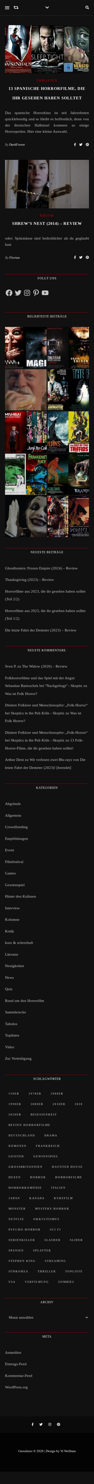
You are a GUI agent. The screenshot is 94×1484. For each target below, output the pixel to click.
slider (76, 1239)
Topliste (74, 1271)
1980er (57, 1093)
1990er (15, 1104)
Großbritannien (26, 1166)
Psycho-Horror (25, 1229)
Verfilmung (37, 1281)
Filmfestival (14, 862)
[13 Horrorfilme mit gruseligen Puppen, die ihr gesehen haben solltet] (26, 347)
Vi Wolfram (68, 1451)
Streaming (55, 1260)
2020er (15, 1114)
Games (10, 873)
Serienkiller (22, 1239)
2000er (37, 1104)
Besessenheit (44, 1114)
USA (12, 1281)
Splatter (42, 1250)
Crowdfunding (16, 827)
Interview (12, 908)
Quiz (9, 989)
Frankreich (48, 1145)
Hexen (15, 1177)
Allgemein (13, 815)
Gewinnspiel (15, 885)
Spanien (16, 1250)
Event (9, 850)
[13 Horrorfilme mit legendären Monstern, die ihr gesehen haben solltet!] (68, 474)
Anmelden (13, 1353)
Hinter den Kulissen (20, 896)
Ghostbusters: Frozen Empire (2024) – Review (41, 568)
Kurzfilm (63, 1198)
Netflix (16, 1219)
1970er (35, 1093)
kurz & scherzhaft (19, 943)
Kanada (37, 1198)
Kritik (47, 215)
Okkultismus (46, 1219)
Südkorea (18, 1271)
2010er (59, 1104)
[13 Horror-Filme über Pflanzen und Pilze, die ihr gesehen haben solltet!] (68, 432)
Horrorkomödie (25, 1187)
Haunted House (67, 1166)
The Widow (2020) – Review (44, 666)
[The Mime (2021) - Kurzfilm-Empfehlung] (26, 516)
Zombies (66, 1281)
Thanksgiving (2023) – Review (29, 580)
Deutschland (22, 1135)
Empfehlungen (16, 839)
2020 (79, 1104)
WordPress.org (16, 1387)
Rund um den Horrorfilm (24, 1001)
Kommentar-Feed (18, 1376)
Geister (16, 1156)
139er (14, 1093)
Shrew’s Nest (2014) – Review (47, 223)
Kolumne (12, 920)
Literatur (11, 954)
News (9, 978)
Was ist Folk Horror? (21, 694)
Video (9, 1047)
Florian (14, 257)
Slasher (52, 1239)
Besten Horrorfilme (29, 1124)
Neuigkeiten (14, 966)
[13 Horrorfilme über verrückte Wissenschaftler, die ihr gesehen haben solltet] (68, 390)
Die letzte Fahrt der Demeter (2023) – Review (40, 630)
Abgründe (13, 804)
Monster (17, 1208)
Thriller (47, 1271)
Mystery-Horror (52, 1208)
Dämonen (18, 1145)
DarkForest (17, 144)
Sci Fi (55, 1229)
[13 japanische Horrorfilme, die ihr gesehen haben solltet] (68, 516)
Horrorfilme (68, 1177)
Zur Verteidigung (18, 1058)
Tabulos (11, 1024)
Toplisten (46, 80)
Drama (50, 1135)
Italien (58, 1187)
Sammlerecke (15, 1012)
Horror (38, 1177)
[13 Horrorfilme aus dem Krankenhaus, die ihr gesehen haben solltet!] (68, 347)
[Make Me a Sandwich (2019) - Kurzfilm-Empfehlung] (26, 390)
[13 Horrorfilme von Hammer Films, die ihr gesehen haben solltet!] (26, 474)
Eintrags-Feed (16, 1364)
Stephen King (22, 1260)
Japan (14, 1198)
